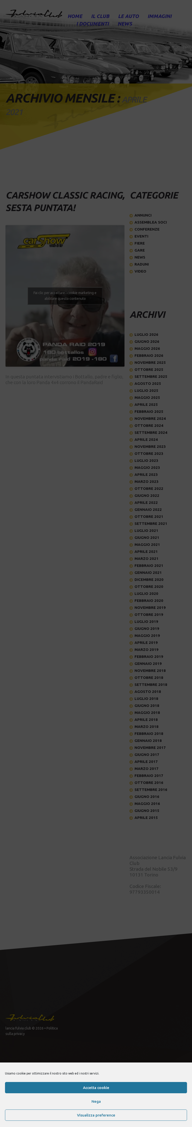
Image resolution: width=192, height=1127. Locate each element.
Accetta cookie (96, 1087)
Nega (96, 1101)
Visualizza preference (96, 1115)
